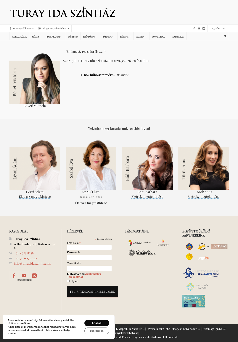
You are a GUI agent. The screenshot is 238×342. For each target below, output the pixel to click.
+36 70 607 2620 (25, 258)
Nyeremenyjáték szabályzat (122, 333)
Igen (75, 281)
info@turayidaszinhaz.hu (56, 28)
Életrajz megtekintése (35, 196)
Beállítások (97, 331)
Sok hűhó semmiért (98, 75)
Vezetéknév (74, 263)
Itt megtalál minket (23, 28)
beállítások (16, 327)
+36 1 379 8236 (24, 253)
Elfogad (96, 323)
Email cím (74, 243)
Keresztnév (73, 252)
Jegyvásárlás (218, 28)
